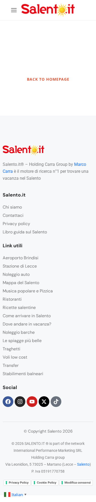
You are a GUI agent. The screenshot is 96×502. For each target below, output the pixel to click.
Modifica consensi (78, 482)
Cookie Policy (46, 482)
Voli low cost (15, 357)
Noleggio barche (19, 332)
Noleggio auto (16, 274)
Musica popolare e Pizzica (28, 291)
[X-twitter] (44, 401)
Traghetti (11, 349)
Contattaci (13, 215)
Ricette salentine (19, 307)
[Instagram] (20, 401)
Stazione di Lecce (20, 266)
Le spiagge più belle (22, 340)
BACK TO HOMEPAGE (48, 79)
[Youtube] (32, 401)
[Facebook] (8, 401)
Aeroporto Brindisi (20, 258)
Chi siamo (12, 207)
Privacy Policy (19, 482)
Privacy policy (16, 223)
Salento (83, 464)
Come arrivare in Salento (27, 316)
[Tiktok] (56, 401)
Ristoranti (12, 299)
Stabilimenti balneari (23, 374)
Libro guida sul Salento (25, 232)
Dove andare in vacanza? (27, 324)
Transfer (11, 365)
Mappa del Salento (21, 282)
